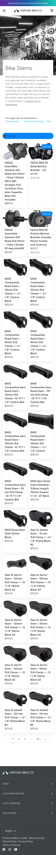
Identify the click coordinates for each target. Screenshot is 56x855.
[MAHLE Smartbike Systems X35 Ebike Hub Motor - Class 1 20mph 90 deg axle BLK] (15, 218)
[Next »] (45, 738)
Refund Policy (9, 841)
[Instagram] (9, 849)
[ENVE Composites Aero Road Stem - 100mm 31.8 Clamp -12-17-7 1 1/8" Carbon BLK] (15, 421)
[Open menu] (7, 10)
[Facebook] (3, 849)
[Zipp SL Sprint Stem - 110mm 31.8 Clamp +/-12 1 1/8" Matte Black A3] (41, 608)
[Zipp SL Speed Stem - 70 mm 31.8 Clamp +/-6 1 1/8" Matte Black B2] (41, 518)
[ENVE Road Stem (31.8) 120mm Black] (15, 518)
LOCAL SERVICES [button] (11, 803)
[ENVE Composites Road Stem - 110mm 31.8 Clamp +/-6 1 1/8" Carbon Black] (15, 267)
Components (12, 121)
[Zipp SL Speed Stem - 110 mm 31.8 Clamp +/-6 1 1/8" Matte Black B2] (41, 698)
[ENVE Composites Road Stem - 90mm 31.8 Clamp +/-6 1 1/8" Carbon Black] (15, 319)
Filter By (11, 136)
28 (37, 738)
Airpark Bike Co (13, 838)
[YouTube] (15, 849)
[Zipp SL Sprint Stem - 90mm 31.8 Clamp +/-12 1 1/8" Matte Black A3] (41, 653)
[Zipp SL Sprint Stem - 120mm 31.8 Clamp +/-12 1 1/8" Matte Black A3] (15, 608)
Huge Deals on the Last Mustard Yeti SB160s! (28, 3)
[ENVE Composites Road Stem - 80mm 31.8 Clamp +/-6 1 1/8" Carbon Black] (41, 319)
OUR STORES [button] (9, 813)
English (8, 830)
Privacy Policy (25, 841)
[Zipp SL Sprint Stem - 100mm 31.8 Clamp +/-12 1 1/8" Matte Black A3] (15, 653)
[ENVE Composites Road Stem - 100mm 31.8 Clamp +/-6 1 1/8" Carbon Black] (41, 267)
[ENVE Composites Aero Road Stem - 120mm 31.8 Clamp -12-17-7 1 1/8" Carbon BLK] (15, 372)
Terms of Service (11, 845)
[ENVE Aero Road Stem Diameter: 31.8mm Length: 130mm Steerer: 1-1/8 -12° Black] (41, 469)
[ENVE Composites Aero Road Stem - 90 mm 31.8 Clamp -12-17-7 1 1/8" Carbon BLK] (15, 469)
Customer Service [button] (13, 793)
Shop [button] (5, 783)
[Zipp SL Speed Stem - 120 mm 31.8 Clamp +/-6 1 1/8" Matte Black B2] (15, 698)
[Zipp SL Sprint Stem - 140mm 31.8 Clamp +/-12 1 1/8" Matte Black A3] (15, 563)
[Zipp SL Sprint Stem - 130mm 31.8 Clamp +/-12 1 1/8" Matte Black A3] (41, 563)
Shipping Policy (36, 838)
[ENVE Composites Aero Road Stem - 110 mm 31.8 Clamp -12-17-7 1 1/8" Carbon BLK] (41, 372)
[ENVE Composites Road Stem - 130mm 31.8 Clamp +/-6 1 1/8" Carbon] (41, 421)
